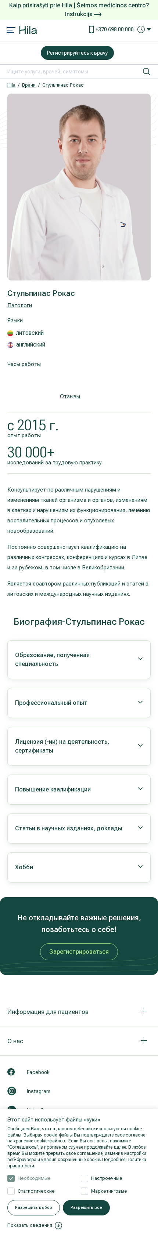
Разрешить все (86, 1207)
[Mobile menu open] (11, 31)
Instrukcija (79, 14)
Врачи (29, 85)
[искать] (147, 71)
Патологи (19, 305)
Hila (11, 85)
